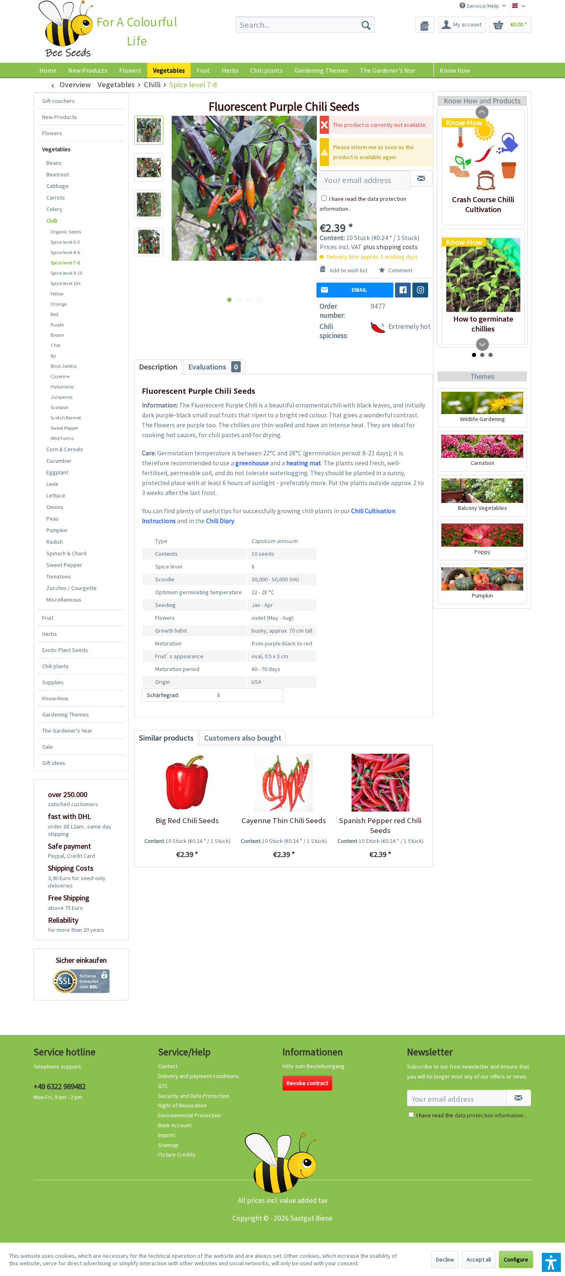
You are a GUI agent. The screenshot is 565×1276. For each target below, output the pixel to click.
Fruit (47, 617)
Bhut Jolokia (63, 366)
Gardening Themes (65, 714)
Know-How (55, 698)
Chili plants (55, 666)
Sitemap (168, 1145)
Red (54, 314)
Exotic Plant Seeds (65, 650)
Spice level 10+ (65, 283)
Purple (57, 324)
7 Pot (55, 345)
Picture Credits (176, 1154)
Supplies (53, 682)
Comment (399, 270)
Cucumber (59, 460)
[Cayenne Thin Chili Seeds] (283, 783)
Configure (516, 1259)
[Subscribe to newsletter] (518, 1098)
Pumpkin (56, 530)
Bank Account (175, 1125)
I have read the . (471, 1115)
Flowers (52, 133)
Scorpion (59, 407)
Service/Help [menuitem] (482, 6)
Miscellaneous (63, 599)
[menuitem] (305, 25)
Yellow (57, 293)
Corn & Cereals (64, 449)
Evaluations (213, 366)
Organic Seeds (65, 232)
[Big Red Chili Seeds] (187, 783)
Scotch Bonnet (65, 417)
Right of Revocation (182, 1105)
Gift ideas (53, 763)
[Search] (366, 25)
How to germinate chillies (483, 323)
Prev (482, 112)
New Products (59, 117)
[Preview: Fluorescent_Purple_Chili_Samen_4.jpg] (148, 241)
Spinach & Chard (66, 553)
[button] (551, 1262)
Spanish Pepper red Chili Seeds (380, 825)
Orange (58, 304)
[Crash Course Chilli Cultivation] (483, 155)
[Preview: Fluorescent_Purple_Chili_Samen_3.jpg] (148, 204)
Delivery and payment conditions (198, 1076)
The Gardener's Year (67, 730)
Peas (52, 518)
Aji (53, 355)
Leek (52, 484)
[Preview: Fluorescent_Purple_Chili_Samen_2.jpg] (148, 167)
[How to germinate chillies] (483, 275)
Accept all (479, 1259)
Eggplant (57, 472)
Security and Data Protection (193, 1096)
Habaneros (62, 386)
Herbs (49, 634)
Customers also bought (242, 738)
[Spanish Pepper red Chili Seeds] (380, 783)
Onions (55, 507)
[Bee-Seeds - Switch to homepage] (65, 30)
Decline (445, 1259)
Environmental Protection (189, 1115)
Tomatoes (58, 576)
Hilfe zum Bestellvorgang (313, 1066)
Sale (47, 746)
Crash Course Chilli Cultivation (483, 204)
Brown (57, 335)
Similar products (166, 738)
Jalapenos (61, 397)
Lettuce (55, 495)
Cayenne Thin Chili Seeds (284, 820)
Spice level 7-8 (65, 262)
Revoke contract (307, 1083)
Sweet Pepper (64, 428)
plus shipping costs (390, 247)
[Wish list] (425, 25)
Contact (167, 1066)
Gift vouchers (58, 101)
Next (482, 344)
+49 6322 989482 (60, 1086)
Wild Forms (62, 438)
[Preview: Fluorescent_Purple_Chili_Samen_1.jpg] (148, 130)
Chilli (51, 220)
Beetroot (57, 174)
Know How (455, 70)
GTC (163, 1086)
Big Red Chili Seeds (187, 820)
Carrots (55, 197)
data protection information (489, 1115)
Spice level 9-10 (66, 273)
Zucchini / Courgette (71, 588)
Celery (54, 209)
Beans (54, 163)
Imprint (166, 1135)
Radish (54, 541)
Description (158, 366)
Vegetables (56, 149)
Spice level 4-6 (65, 252)
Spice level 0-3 (65, 242)
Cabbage (57, 186)
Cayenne (59, 376)
